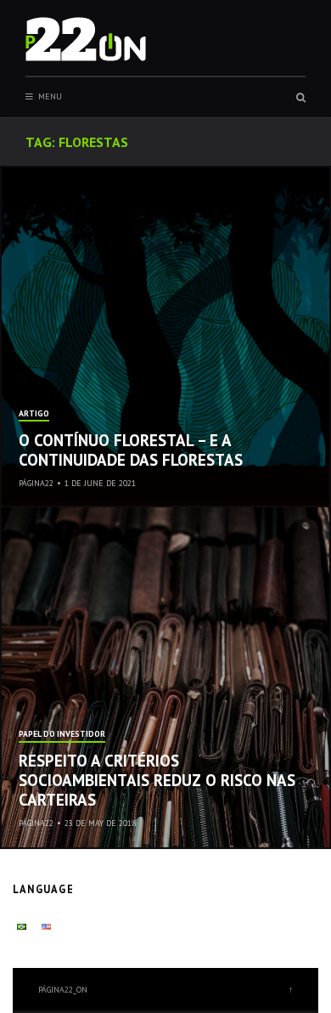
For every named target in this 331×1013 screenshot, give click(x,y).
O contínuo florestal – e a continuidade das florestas (131, 450)
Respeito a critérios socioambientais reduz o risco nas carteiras (157, 780)
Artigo (34, 414)
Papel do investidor (62, 734)
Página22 (36, 483)
